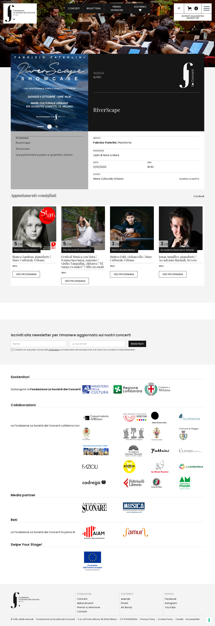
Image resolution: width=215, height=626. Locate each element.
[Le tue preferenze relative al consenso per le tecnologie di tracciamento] (209, 620)
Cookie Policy (166, 619)
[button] (192, 8)
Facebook (170, 599)
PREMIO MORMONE (117, 8)
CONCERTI (74, 8)
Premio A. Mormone (88, 607)
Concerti (82, 599)
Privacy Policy (147, 619)
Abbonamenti (85, 603)
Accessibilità (193, 619)
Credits (180, 619)
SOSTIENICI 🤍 (140, 8)
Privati (124, 603)
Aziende (125, 599)
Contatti (82, 611)
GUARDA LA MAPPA (189, 178)
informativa (54, 349)
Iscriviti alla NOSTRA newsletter (193, 17)
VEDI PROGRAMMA (26, 274)
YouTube (170, 607)
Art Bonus (126, 607)
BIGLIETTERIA (94, 8)
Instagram (171, 603)
